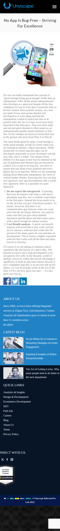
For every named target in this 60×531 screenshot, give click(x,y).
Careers (7, 415)
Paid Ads (8, 410)
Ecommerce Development (17, 401)
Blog (5, 420)
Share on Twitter (15, 281)
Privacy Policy (11, 434)
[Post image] (13, 343)
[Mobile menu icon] (54, 7)
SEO (5, 406)
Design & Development (15, 397)
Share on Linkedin (23, 281)
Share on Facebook (7, 281)
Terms (6, 429)
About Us (8, 424)
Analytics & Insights (14, 392)
